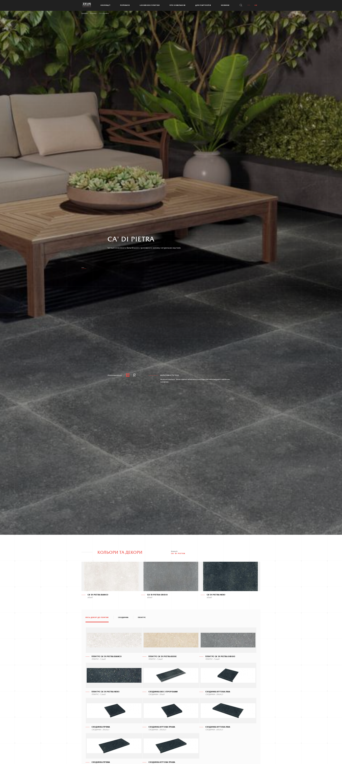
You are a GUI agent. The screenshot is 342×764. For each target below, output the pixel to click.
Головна (84, 13)
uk (255, 5)
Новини (225, 5)
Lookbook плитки (150, 5)
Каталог (93, 13)
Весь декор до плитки (97, 617)
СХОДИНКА (123, 617)
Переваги (125, 5)
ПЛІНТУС (142, 617)
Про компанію (178, 5)
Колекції (105, 5)
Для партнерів (203, 5)
